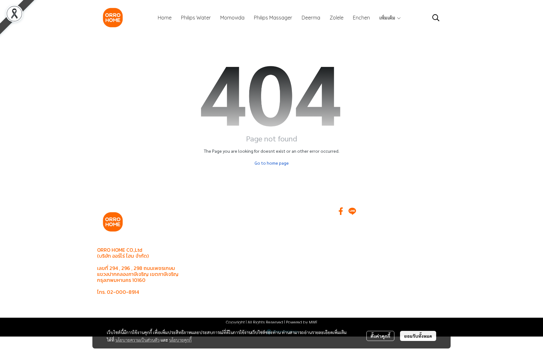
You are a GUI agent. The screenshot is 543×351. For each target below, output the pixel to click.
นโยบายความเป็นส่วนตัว (137, 340)
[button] (436, 17)
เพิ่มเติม (388, 17)
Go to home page (272, 163)
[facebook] (341, 211)
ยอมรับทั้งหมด (418, 336)
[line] (352, 211)
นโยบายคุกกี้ (180, 340)
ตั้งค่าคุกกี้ (380, 336)
